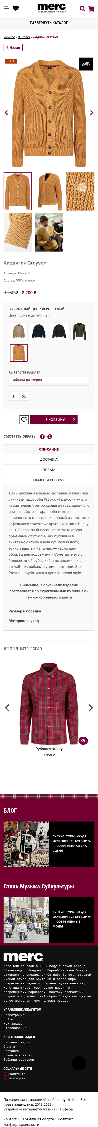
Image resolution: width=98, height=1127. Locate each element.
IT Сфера (66, 1109)
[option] (49, 712)
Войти (8, 1019)
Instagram (16, 1078)
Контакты (11, 1119)
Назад (14, 47)
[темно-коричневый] (59, 331)
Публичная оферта (38, 1119)
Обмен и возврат (48, 480)
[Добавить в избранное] (24, 419)
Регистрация (14, 1015)
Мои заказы (13, 1023)
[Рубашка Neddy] (49, 743)
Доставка (49, 459)
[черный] (39, 331)
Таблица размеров (26, 379)
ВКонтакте (16, 1074)
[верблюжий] (19, 353)
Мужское (9, 37)
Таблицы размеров (19, 1059)
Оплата (48, 469)
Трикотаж (24, 37)
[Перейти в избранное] (16, 8)
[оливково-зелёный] (79, 331)
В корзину (55, 419)
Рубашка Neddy (49, 748)
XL (24, 396)
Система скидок (17, 1042)
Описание (49, 449)
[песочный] (19, 331)
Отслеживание (15, 1028)
